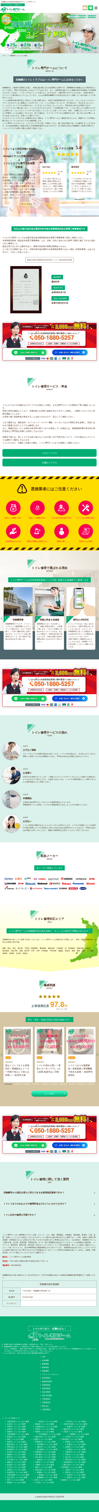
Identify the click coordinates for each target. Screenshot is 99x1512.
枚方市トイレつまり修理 (74, 1457)
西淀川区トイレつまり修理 (45, 1436)
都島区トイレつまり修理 (16, 1482)
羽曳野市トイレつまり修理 (45, 1441)
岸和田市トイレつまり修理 (75, 1452)
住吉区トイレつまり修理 (16, 1424)
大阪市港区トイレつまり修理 (18, 1475)
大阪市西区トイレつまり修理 (18, 1434)
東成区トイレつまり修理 (44, 1424)
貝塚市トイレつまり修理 (16, 1469)
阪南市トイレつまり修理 (71, 1480)
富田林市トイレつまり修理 (17, 1449)
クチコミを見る (26, 204)
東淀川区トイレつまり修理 (74, 1464)
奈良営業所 (46, 1378)
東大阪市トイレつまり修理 (47, 1449)
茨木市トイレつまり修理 (76, 1421)
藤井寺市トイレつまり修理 (17, 1444)
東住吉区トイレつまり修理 (45, 1469)
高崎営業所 (46, 1388)
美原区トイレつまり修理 (76, 1444)
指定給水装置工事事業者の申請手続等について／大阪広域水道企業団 (49, 260)
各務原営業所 (47, 1381)
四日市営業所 (47, 1395)
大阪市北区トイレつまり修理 (18, 1421)
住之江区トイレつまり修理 (17, 1477)
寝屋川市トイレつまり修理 (74, 1429)
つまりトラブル (49, 452)
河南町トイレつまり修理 (44, 1464)
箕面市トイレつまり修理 (76, 1449)
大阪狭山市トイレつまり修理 (46, 1426)
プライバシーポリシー (50, 1374)
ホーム (4, 55)
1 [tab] (56, 199)
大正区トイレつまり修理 (44, 1482)
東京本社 (45, 1406)
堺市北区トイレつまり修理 (17, 1447)
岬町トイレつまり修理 (43, 1467)
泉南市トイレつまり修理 (46, 1459)
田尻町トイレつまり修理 (74, 1441)
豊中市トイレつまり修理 (16, 1457)
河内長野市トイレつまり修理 (74, 1462)
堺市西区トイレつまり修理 (47, 1444)
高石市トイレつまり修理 (73, 1431)
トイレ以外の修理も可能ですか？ (20, 1214)
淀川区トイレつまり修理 (16, 1452)
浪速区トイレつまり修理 (76, 1426)
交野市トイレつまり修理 (16, 1429)
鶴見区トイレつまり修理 (76, 1477)
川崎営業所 (46, 1402)
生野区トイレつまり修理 (44, 1462)
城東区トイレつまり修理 (44, 1431)
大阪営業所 (46, 1409)
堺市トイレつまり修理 (15, 1480)
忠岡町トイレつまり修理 (74, 1447)
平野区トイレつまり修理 (16, 1426)
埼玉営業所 (46, 1392)
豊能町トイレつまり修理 (46, 1472)
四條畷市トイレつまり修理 (18, 55)
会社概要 (45, 1360)
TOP (43, 1357)
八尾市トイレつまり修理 (43, 1480)
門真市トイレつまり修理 (74, 1454)
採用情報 (45, 1371)
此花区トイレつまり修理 (16, 1464)
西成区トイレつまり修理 (48, 1475)
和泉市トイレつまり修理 (48, 1421)
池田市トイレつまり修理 (46, 1447)
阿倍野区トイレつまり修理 (45, 1452)
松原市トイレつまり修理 (76, 1475)
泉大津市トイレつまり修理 (45, 1457)
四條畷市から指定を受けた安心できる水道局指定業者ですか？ (34, 1192)
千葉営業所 (46, 1399)
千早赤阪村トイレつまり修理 (50, 1434)
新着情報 (45, 1364)
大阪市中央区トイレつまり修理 (75, 1424)
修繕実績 (45, 1367)
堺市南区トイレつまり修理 (72, 1467)
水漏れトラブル (49, 462)
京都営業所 (46, 1385)
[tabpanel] (53, 180)
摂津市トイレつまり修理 (74, 1472)
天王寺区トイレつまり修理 (17, 1459)
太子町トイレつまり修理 (74, 1436)
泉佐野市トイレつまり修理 (17, 1472)
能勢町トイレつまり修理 (79, 1434)
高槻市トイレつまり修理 (16, 1431)
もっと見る (49, 1093)
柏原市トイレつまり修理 (16, 1441)
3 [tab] (79, 199)
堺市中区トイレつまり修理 (75, 1459)
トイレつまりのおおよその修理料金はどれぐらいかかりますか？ (35, 1203)
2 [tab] (68, 199)
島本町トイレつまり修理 (16, 1436)
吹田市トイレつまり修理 (44, 1429)
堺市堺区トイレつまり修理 (72, 1439)
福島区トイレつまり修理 (16, 1462)
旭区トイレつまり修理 (15, 1439)
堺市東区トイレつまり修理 (45, 1454)
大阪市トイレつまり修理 (43, 1439)
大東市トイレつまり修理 (74, 1469)
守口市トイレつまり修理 (16, 1467)
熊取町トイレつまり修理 (16, 1454)
